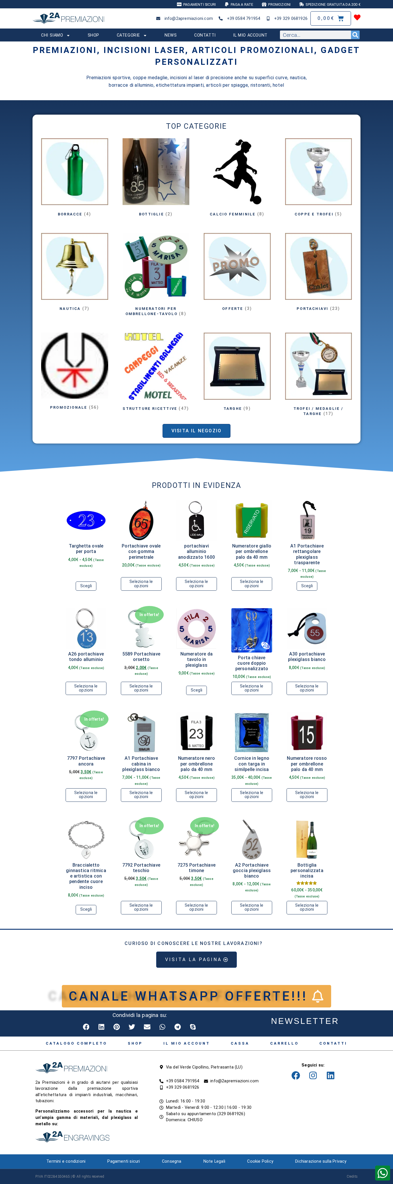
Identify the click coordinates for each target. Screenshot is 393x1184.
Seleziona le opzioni (141, 583)
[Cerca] (355, 35)
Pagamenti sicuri (123, 1161)
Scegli (86, 586)
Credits (352, 1176)
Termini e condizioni (65, 1161)
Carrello (284, 1043)
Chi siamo (52, 35)
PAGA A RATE (242, 4)
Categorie (128, 35)
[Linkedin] (330, 1075)
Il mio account (250, 35)
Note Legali (214, 1161)
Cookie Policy (260, 1161)
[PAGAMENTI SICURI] (179, 4)
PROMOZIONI (279, 4)
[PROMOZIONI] (264, 4)
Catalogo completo (76, 1043)
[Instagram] (313, 1075)
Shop (93, 35)
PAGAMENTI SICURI (199, 4)
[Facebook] (295, 1075)
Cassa (240, 1043)
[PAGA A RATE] (226, 4)
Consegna (172, 1161)
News (171, 35)
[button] (86, 1027)
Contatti (205, 35)
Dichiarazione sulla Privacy (320, 1161)
